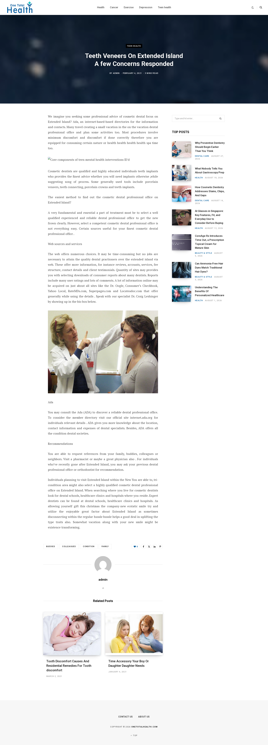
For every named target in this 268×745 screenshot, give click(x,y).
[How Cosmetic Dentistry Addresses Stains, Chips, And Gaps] (183, 195)
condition (88, 546)
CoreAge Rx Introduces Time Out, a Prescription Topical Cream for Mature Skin (209, 241)
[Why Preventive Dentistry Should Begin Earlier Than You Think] (183, 150)
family (105, 546)
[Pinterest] (28, 142)
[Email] (28, 158)
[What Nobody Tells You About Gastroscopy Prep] (183, 173)
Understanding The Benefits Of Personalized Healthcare (209, 291)
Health (199, 178)
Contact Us (125, 716)
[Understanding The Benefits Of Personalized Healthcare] (183, 294)
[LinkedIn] (28, 150)
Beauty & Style (203, 253)
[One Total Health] (20, 7)
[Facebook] (28, 125)
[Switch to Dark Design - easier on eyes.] (253, 7)
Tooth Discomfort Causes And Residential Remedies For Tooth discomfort (68, 665)
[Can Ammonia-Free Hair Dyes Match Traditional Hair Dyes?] (183, 271)
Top (134, 735)
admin (116, 73)
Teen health (134, 46)
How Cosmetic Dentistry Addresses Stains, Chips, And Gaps (210, 191)
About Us (144, 716)
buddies (50, 546)
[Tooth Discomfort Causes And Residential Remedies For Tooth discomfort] (72, 633)
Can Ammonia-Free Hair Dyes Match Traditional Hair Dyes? (209, 267)
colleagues (69, 546)
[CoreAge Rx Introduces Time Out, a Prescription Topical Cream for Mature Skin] (183, 245)
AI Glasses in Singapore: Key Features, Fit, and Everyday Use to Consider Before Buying (209, 216)
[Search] (259, 7)
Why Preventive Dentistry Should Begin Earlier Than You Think (210, 147)
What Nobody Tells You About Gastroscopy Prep (209, 170)
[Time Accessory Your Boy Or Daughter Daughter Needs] (134, 633)
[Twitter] (28, 133)
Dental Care (202, 156)
